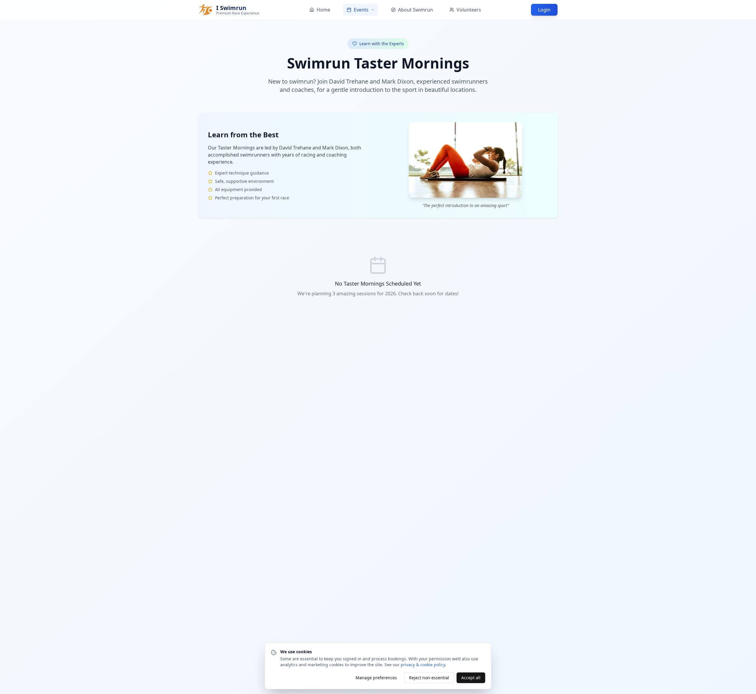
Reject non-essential (429, 677)
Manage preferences (376, 677)
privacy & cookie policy (423, 664)
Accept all (470, 677)
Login (544, 9)
